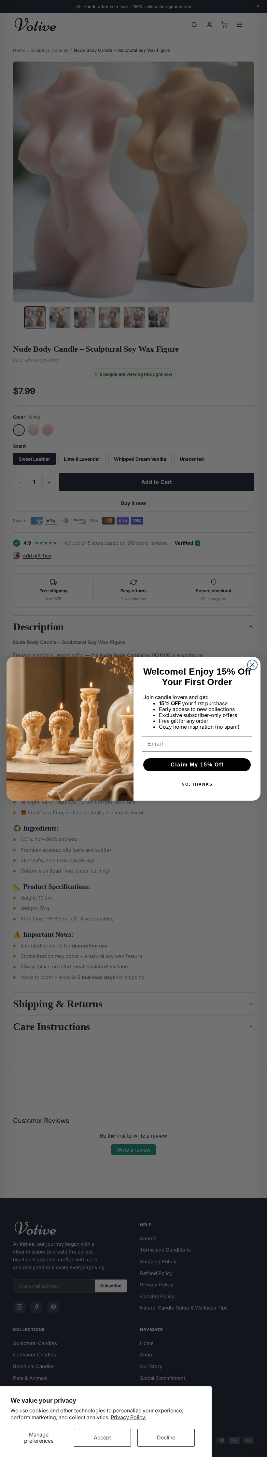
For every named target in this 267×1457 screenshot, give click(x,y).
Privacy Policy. (128, 1417)
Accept (102, 1437)
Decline (166, 1437)
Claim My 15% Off (197, 764)
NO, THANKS (197, 784)
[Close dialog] (252, 665)
